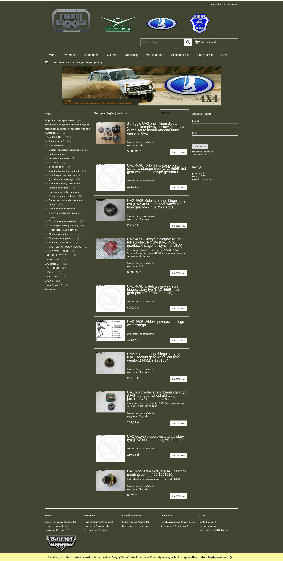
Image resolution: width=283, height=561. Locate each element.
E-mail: (195, 121)
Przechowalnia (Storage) (95, 530)
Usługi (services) (53, 285)
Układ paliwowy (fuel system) (64, 171)
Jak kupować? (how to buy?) (174, 526)
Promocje (50, 289)
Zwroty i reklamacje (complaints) (60, 522)
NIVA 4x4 (49, 272)
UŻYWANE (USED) (59, 251)
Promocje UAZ (56, 141)
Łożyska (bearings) (59, 158)
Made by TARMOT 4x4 (61, 242)
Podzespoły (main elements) (63, 229)
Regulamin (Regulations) (56, 530)
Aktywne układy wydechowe (59, 120)
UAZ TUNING (52, 268)
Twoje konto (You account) (96, 526)
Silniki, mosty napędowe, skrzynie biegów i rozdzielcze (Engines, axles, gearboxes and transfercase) (67, 128)
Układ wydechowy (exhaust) (63, 225)
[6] (141, 86)
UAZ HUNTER (52, 259)
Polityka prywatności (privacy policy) (178, 522)
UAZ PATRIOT (52, 263)
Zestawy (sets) (56, 145)
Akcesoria (54, 162)
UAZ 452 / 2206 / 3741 (56, 255)
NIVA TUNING (52, 276)
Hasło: (195, 133)
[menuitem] (52, 55)
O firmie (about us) (208, 526)
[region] (141, 86)
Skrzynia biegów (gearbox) (63, 221)
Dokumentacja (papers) (61, 238)
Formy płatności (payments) (135, 522)
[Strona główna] (131, 22)
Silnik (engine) (56, 166)
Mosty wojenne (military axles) (64, 234)
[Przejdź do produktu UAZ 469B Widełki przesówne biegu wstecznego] (110, 330)
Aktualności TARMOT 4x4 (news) (215, 530)
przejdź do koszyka (201, 179)
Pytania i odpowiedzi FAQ (57, 526)
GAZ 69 (49, 281)
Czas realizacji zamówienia (135, 526)
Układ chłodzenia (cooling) (62, 208)
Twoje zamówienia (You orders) (98, 522)
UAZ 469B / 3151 (54, 137)
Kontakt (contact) (207, 522)
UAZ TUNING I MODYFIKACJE (65, 246)
